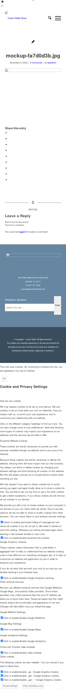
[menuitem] (48, 18)
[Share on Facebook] (10, 132)
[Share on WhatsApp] (10, 144)
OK (4, 378)
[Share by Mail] (10, 179)
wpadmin (52, 62)
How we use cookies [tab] (10, 400)
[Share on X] (10, 138)
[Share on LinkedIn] (10, 156)
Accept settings (10, 685)
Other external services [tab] (12, 581)
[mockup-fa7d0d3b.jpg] (33, 42)
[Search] (48, 18)
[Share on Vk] (10, 168)
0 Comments (36, 62)
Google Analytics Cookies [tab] (13, 542)
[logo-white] (27, 18)
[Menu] (56, 18)
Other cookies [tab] (7, 656)
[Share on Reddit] (10, 173)
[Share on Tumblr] (10, 162)
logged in (23, 231)
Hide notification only (33, 685)
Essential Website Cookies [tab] (13, 440)
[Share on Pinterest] (10, 150)
